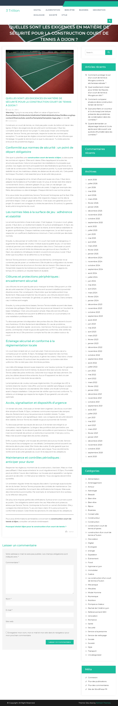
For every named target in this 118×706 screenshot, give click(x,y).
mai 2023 (92, 328)
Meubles (92, 589)
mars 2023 (92, 335)
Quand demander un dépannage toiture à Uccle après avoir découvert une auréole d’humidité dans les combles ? (100, 129)
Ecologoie (39, 15)
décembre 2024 (95, 257)
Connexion (92, 677)
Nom (9, 599)
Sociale (91, 639)
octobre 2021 (94, 402)
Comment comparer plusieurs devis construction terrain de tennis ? (100, 102)
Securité (91, 628)
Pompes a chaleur (96, 604)
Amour (91, 487)
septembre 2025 (95, 222)
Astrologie (92, 491)
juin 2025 (92, 234)
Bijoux (90, 506)
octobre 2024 (94, 265)
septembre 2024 (95, 269)
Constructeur (94, 518)
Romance (92, 620)
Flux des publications (97, 681)
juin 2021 (91, 417)
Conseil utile (93, 514)
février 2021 (93, 433)
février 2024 (93, 296)
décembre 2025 (95, 211)
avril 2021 (92, 425)
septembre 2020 (95, 452)
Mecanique (93, 585)
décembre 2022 (95, 347)
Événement (93, 558)
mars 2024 (92, 293)
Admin (71, 532)
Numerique (93, 596)
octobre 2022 (94, 355)
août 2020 (92, 456)
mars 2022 (92, 382)
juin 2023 (92, 324)
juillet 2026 (92, 183)
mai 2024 (92, 285)
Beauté (91, 494)
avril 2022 (92, 378)
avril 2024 (92, 289)
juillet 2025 (92, 230)
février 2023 (93, 339)
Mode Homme (94, 592)
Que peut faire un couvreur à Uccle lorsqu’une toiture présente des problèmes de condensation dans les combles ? (100, 114)
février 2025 (93, 250)
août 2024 (92, 273)
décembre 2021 (95, 394)
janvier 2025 (93, 254)
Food (90, 562)
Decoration (99, 10)
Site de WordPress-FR (97, 689)
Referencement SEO (97, 612)
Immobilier (93, 570)
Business (83, 10)
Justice (91, 574)
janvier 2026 (93, 207)
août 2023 (92, 320)
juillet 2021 (92, 413)
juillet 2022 (92, 367)
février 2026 (93, 203)
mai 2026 (92, 191)
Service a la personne (97, 631)
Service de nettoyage (97, 635)
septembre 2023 (95, 316)
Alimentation (53, 10)
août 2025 (92, 226)
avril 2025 (92, 242)
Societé (53, 15)
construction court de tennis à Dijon (44, 157)
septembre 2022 (95, 359)
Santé (90, 624)
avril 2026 (92, 195)
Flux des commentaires (98, 685)
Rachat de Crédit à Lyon (98, 608)
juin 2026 (92, 187)
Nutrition (92, 600)
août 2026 (92, 179)
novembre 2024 (95, 261)
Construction (12, 121)
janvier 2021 (93, 437)
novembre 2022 (95, 351)
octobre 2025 (94, 218)
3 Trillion (13, 11)
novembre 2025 (95, 215)
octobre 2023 (94, 312)
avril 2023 (92, 332)
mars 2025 (92, 246)
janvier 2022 (93, 390)
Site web (9, 621)
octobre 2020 (94, 449)
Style (64, 15)
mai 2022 (92, 374)
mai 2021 (92, 421)
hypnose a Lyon (95, 566)
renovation (92, 616)
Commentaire (12, 562)
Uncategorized (94, 655)
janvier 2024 (93, 300)
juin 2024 (92, 281)
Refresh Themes (103, 703)
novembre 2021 (95, 398)
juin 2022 (92, 371)
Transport (92, 651)
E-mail (9, 610)
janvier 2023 (93, 343)
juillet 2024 (92, 277)
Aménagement (95, 483)
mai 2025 (92, 238)
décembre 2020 (95, 441)
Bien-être (92, 502)
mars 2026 (92, 199)
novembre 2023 (95, 308)
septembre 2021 (95, 406)
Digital (37, 10)
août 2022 (92, 363)
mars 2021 (92, 429)
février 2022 (93, 386)
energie (91, 551)
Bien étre (70, 10)
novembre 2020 (95, 445)
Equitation (92, 555)
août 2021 (92, 410)
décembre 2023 (95, 304)
